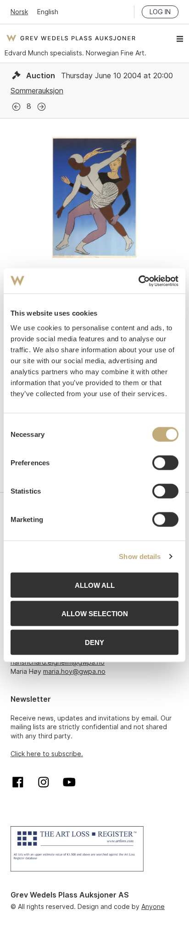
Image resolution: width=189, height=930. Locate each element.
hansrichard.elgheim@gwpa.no (58, 662)
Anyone (153, 906)
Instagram (43, 782)
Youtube (69, 782)
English (47, 12)
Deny (94, 642)
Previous (16, 107)
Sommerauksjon (37, 90)
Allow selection (94, 614)
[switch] (165, 462)
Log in (160, 12)
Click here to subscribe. (47, 754)
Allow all (95, 585)
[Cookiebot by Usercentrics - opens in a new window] (138, 281)
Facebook (18, 782)
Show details (140, 556)
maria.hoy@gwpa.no (74, 671)
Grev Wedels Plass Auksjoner (71, 38)
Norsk (19, 12)
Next (41, 107)
